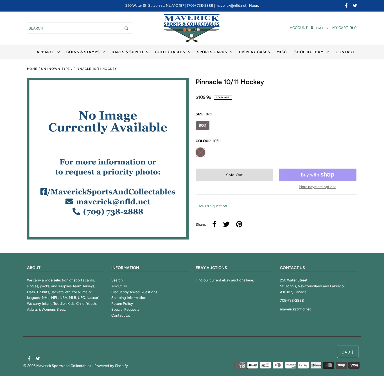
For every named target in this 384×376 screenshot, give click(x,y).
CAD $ (322, 28)
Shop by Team (309, 52)
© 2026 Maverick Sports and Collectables (57, 366)
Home (32, 69)
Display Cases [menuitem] (254, 52)
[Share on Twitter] (226, 225)
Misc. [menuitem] (282, 52)
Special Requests (125, 309)
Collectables (170, 52)
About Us (119, 286)
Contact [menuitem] (345, 52)
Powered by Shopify (111, 366)
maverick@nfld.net (231, 5)
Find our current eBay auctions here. (225, 280)
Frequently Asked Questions (134, 292)
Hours (254, 5)
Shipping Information (128, 298)
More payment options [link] (317, 187)
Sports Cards (212, 52)
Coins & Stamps (83, 52)
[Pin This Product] (239, 225)
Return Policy (122, 303)
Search (117, 280)
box (202, 125)
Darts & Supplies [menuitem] (130, 52)
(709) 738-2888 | (201, 5)
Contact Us (120, 315)
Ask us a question (212, 206)
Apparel (46, 52)
